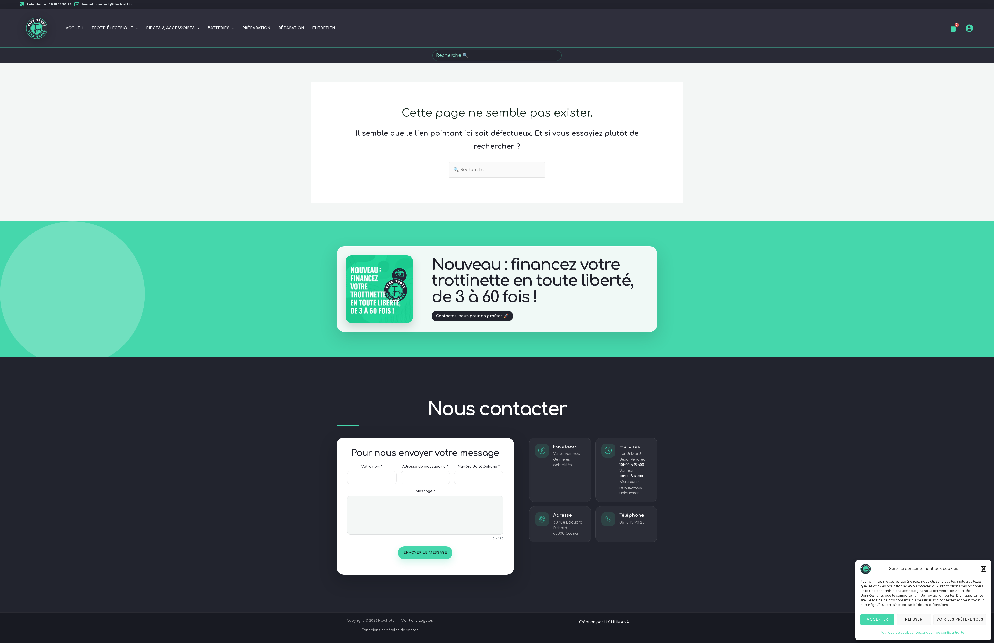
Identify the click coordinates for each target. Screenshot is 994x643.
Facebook (565, 446)
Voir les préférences (959, 619)
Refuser (914, 619)
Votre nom (371, 466)
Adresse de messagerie (425, 466)
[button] (983, 568)
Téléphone (631, 515)
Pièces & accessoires (170, 28)
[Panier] (953, 28)
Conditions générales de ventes (389, 630)
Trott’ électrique (112, 28)
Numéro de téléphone (479, 466)
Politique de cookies (896, 632)
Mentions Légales (417, 621)
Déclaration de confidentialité (940, 632)
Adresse (562, 515)
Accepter (877, 619)
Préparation (256, 28)
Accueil (75, 28)
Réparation (291, 28)
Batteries (218, 28)
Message (425, 491)
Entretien (323, 28)
